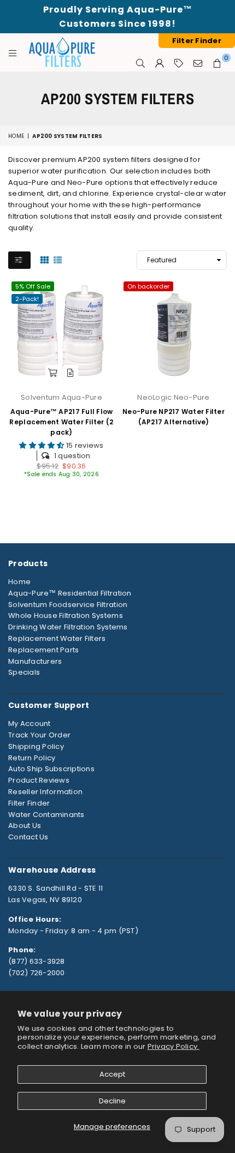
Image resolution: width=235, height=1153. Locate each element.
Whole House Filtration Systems (65, 615)
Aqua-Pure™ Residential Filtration (70, 593)
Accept (112, 1074)
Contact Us (28, 837)
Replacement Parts (43, 650)
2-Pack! (27, 299)
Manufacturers (35, 661)
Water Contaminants (46, 814)
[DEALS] (179, 63)
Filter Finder (29, 803)
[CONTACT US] (198, 63)
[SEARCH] (140, 63)
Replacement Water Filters (57, 638)
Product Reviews (38, 780)
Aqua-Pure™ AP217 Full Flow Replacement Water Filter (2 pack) (61, 422)
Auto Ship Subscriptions (51, 769)
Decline (112, 1101)
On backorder (148, 286)
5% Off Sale (32, 286)
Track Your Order (39, 735)
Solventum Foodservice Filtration (67, 604)
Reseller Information (45, 791)
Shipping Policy (36, 746)
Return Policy (31, 758)
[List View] (57, 259)
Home (16, 136)
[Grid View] (44, 259)
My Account (29, 723)
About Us (24, 825)
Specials (24, 672)
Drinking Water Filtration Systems (68, 627)
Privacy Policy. (173, 1046)
